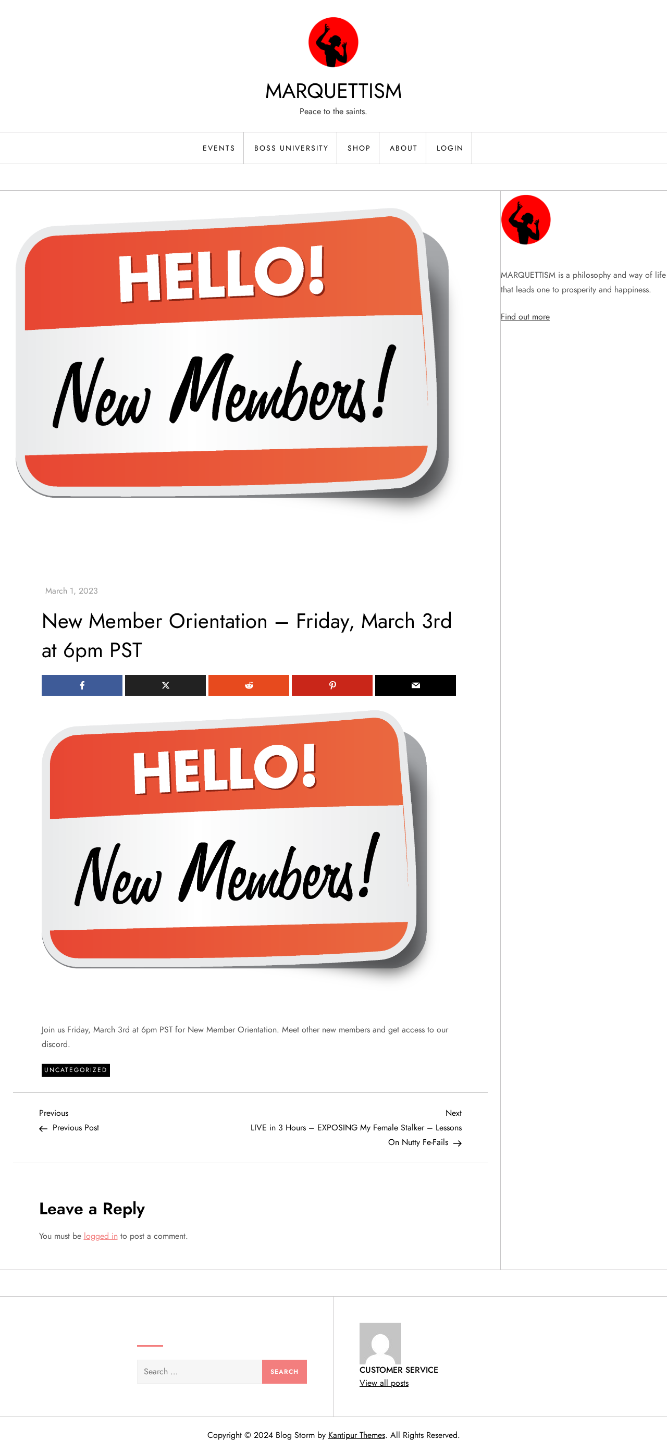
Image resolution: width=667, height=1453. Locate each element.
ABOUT (404, 148)
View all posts (384, 1383)
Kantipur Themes (356, 1435)
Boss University (291, 148)
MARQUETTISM (333, 91)
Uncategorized (75, 1070)
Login (450, 148)
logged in (101, 1236)
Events (219, 148)
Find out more (525, 317)
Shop (359, 148)
